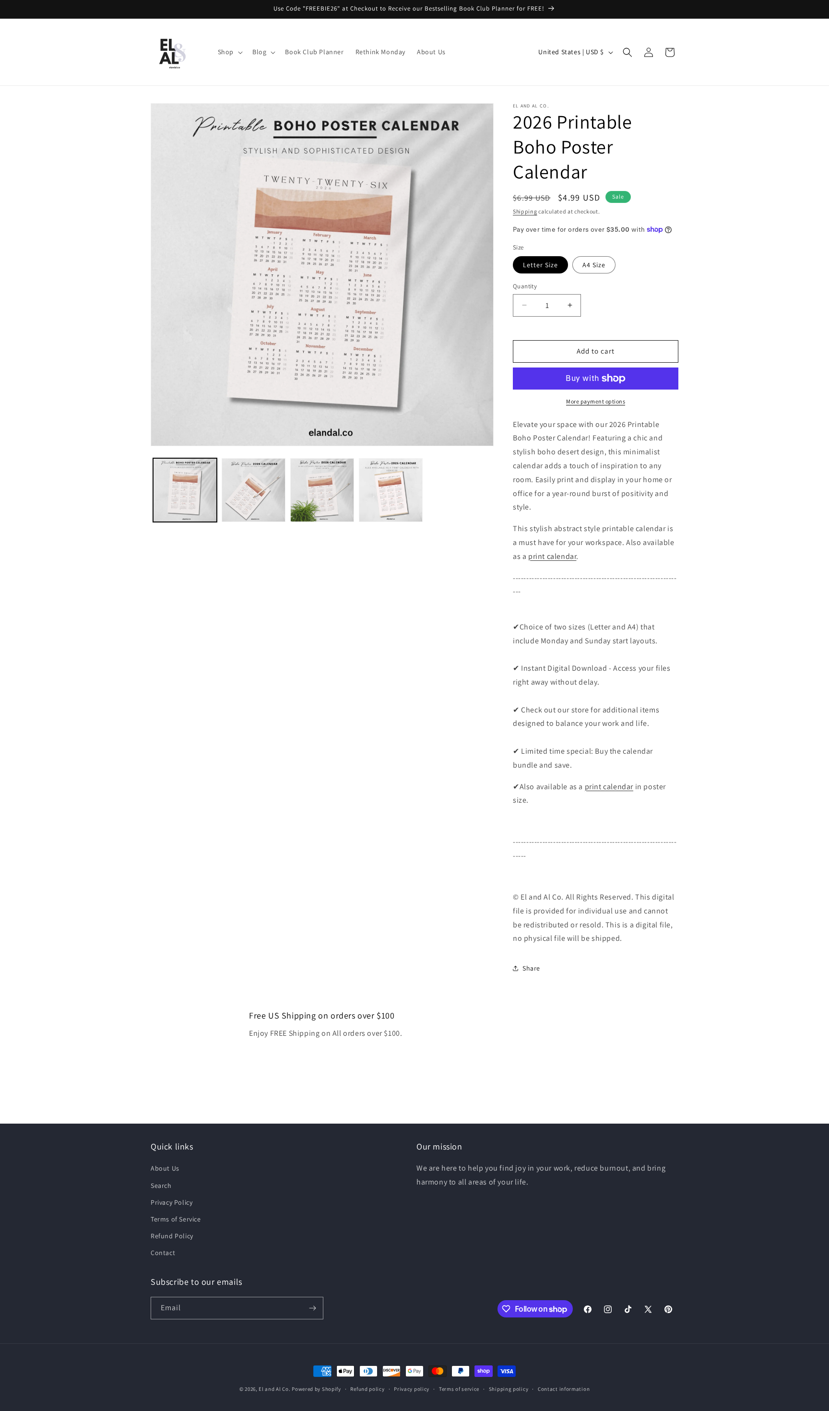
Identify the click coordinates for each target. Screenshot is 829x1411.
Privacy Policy (171, 1202)
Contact (163, 1252)
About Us (165, 1168)
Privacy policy (411, 1389)
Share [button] (531, 968)
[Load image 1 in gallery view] (185, 490)
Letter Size (540, 265)
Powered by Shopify (316, 1389)
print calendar (552, 556)
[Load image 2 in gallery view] (253, 490)
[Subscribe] (312, 1308)
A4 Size (593, 265)
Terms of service (459, 1389)
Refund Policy (172, 1236)
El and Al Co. (275, 1389)
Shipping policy (509, 1389)
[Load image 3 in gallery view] (322, 490)
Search (161, 1185)
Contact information (564, 1389)
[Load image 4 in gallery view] (391, 490)
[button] (229, 52)
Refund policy (367, 1389)
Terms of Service (176, 1219)
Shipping (525, 211)
